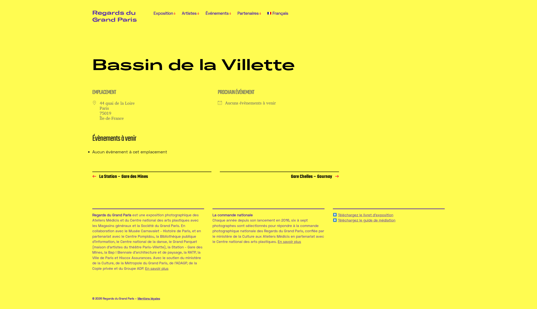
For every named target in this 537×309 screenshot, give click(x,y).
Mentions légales (149, 298)
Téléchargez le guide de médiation (366, 220)
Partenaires (248, 13)
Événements (217, 13)
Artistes (189, 13)
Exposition (163, 13)
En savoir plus (156, 268)
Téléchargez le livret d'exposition (365, 215)
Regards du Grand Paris (114, 16)
